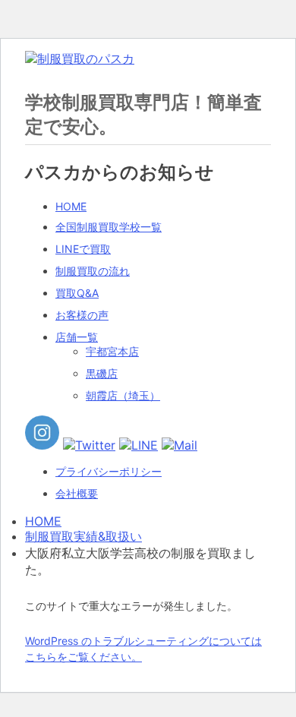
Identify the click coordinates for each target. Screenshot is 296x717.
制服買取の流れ (92, 270)
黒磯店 (102, 373)
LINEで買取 (83, 248)
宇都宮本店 (112, 351)
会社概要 (76, 493)
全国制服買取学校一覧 (108, 226)
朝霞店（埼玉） (123, 395)
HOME (71, 206)
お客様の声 (82, 314)
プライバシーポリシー (108, 471)
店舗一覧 (76, 336)
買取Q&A (77, 292)
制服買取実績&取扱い (83, 536)
